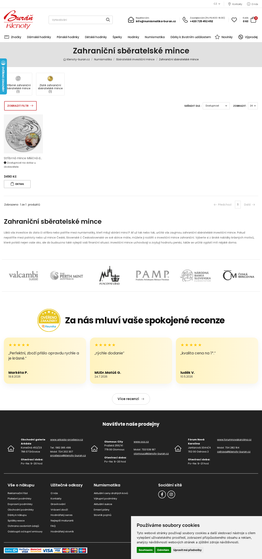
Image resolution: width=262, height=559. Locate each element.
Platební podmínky (19, 498)
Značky (16, 37)
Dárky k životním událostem (191, 37)
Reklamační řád (18, 493)
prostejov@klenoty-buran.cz (68, 455)
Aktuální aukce (103, 504)
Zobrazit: (239, 106)
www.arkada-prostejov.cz (66, 439)
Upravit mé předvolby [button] (187, 550)
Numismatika (155, 37)
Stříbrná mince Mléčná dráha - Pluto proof (35, 158)
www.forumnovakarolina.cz (234, 439)
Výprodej (251, 37)
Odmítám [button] (163, 550)
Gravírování (58, 504)
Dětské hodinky (96, 37)
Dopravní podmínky (20, 504)
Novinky (227, 37)
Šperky (117, 37)
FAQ (53, 526)
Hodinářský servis (62, 515)
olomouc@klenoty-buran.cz (151, 453)
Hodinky (133, 37)
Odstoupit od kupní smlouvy (25, 531)
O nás (254, 4)
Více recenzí (128, 398)
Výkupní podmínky (105, 498)
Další (247, 205)
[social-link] (162, 494)
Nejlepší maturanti (62, 520)
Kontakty (237, 4)
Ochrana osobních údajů (23, 526)
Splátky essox (16, 520)
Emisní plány (101, 509)
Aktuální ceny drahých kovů (111, 493)
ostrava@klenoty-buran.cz (233, 451)
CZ (215, 3)
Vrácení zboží (59, 509)
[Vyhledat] (108, 20)
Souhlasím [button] (146, 550)
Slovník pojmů (102, 515)
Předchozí (225, 205)
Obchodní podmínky (21, 509)
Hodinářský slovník (62, 531)
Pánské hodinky (68, 37)
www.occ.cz (141, 441)
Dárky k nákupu (17, 515)
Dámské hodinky (39, 37)
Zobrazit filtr (18, 106)
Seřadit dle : (192, 106)
